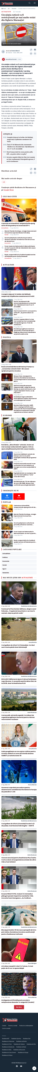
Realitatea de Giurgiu (23, 1052)
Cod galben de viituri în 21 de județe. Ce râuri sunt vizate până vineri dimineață (18, 646)
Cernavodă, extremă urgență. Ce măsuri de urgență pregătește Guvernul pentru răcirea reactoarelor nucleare (18, 717)
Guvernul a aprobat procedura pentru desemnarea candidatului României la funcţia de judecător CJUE (19, 790)
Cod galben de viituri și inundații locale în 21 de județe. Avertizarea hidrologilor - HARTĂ (17, 825)
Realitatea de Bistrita (21, 1041)
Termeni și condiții (12, 1025)
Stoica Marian (32, 785)
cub (4, 182)
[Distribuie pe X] (35, 53)
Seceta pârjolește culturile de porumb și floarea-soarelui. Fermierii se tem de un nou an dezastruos (20, 239)
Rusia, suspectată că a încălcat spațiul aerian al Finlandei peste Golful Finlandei (20, 255)
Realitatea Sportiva (16, 1038)
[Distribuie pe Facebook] (35, 49)
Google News (9, 190)
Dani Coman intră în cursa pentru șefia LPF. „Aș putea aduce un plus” (20, 153)
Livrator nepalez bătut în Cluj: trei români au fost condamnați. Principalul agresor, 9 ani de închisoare (21, 159)
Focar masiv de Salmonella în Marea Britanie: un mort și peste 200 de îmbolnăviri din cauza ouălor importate (20, 248)
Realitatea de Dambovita (8, 1047)
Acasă (4, 8)
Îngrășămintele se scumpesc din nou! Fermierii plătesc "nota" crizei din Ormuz (25, 474)
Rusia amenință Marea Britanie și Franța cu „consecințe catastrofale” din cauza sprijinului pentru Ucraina (17, 369)
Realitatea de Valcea (7, 1055)
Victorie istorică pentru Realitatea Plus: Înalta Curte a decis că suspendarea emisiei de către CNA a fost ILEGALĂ (18, 860)
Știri (9, 8)
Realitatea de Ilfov (31, 1044)
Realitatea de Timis (7, 1044)
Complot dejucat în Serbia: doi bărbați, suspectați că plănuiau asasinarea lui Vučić (20, 139)
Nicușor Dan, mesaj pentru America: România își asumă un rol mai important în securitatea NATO (25, 378)
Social (6, 234)
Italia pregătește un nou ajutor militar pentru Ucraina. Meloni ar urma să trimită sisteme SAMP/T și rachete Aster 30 (18, 753)
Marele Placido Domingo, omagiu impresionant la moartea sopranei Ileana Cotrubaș (20, 232)
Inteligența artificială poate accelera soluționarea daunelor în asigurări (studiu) (17, 1001)
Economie (8, 243)
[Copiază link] (31, 49)
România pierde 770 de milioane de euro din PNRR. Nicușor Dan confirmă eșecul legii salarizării (25, 483)
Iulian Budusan (32, 712)
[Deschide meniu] (35, 3)
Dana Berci (15, 51)
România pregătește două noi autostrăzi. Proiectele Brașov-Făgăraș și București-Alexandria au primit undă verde (25, 331)
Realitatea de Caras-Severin (9, 1052)
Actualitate (14, 8)
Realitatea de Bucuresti (19, 1049)
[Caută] (29, 3)
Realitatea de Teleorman (8, 1041)
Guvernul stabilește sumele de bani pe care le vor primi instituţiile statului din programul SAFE (25, 456)
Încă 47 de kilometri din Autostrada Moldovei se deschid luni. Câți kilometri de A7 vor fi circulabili (20, 147)
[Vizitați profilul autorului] (3, 51)
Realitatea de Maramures (29, 606)
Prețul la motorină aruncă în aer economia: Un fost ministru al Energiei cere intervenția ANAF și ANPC (25, 466)
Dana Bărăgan (32, 963)
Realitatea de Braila (21, 1047)
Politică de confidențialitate (26, 1025)
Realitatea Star (26, 1038)
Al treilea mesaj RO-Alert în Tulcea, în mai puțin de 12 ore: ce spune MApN (17, 967)
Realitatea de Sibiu (6, 1049)
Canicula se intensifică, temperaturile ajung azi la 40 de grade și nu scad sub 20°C (18, 224)
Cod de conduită (6, 1028)
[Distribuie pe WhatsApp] (31, 53)
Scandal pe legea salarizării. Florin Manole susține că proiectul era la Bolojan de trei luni (25, 398)
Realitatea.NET (5, 1038)
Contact (4, 1025)
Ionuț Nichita (33, 642)
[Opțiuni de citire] (34, 1068)
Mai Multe (19, 1007)
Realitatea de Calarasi (19, 1044)
